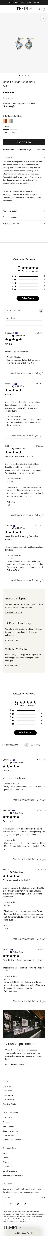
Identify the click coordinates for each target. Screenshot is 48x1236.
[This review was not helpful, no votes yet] (40, 373)
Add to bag (24, 142)
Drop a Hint (40, 149)
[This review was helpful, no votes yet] (36, 373)
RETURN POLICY (12, 640)
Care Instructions (10, 1171)
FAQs (5, 1153)
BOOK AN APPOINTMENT (16, 1064)
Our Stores (7, 1091)
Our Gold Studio (9, 1104)
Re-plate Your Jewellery (13, 1175)
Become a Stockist (10, 1131)
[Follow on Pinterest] (18, 1204)
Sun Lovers (7, 1118)
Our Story (7, 1086)
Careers (6, 1122)
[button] (24, 1232)
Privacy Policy (8, 1135)
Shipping (6, 1162)
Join (43, 1197)
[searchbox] (21, 311)
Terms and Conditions (12, 1140)
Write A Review (28, 298)
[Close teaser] (40, 1230)
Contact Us (7, 1166)
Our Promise (8, 1095)
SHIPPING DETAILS (13, 613)
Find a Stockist (9, 1126)
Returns (6, 1158)
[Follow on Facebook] (4, 1204)
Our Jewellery (8, 1100)
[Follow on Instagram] (11, 1204)
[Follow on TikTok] (24, 1204)
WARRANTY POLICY (14, 666)
